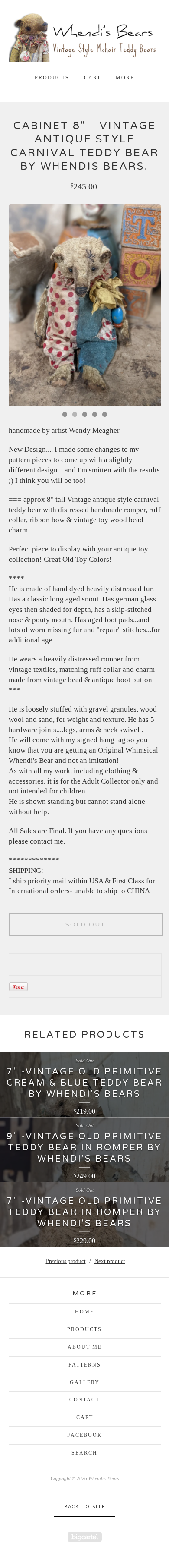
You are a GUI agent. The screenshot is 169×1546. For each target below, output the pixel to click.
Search (85, 1453)
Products (52, 78)
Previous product (66, 1261)
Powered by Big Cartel (85, 1537)
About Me (85, 1347)
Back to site (84, 1506)
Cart (92, 78)
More (125, 78)
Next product (109, 1261)
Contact (84, 1400)
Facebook (84, 1435)
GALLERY (85, 1382)
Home (84, 1312)
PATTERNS (84, 1365)
